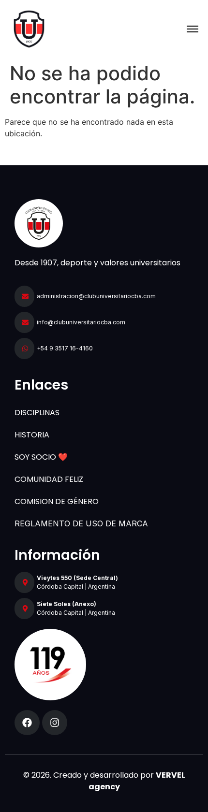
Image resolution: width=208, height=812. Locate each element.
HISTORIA (32, 434)
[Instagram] (54, 722)
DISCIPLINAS (37, 412)
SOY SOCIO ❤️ (41, 457)
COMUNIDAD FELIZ (49, 479)
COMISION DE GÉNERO (57, 501)
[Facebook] (27, 722)
